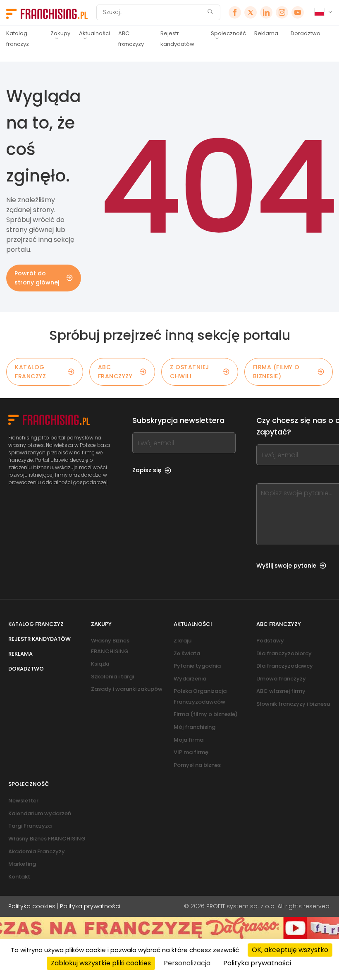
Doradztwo (305, 33)
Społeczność (228, 33)
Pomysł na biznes (197, 765)
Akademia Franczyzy (36, 851)
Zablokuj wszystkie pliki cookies (101, 963)
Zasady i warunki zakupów (126, 689)
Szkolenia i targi (112, 676)
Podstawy (270, 641)
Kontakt (19, 877)
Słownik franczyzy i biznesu (293, 704)
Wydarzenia (190, 679)
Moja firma (188, 740)
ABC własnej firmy (281, 691)
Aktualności (94, 33)
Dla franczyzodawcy (284, 666)
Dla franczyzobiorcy (284, 653)
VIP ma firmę (191, 752)
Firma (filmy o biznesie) (276, 371)
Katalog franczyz (17, 38)
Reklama (266, 33)
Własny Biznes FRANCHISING (47, 839)
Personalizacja (187, 963)
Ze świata (187, 653)
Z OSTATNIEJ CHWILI (189, 371)
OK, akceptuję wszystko (290, 950)
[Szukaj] (210, 13)
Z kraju (182, 641)
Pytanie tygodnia (197, 666)
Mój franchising (194, 727)
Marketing (22, 864)
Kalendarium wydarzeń (39, 813)
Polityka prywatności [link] (257, 963)
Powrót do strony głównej (36, 277)
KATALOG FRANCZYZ (30, 371)
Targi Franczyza (30, 826)
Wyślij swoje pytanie (286, 565)
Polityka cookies (31, 906)
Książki (100, 664)
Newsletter (23, 801)
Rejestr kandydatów (177, 38)
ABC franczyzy (131, 38)
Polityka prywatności (90, 906)
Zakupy (60, 33)
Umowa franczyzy (281, 679)
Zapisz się (146, 470)
